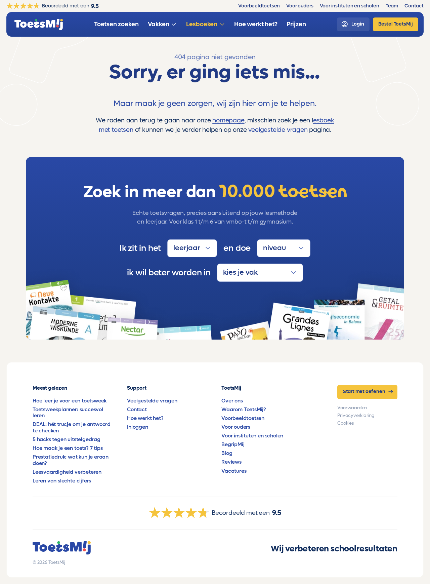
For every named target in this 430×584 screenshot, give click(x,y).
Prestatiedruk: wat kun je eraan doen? (71, 460)
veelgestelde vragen (277, 130)
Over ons (232, 400)
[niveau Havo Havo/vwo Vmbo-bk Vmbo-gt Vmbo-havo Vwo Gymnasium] (283, 248)
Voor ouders (235, 427)
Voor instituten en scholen (252, 435)
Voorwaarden (352, 408)
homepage (228, 120)
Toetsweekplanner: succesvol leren (68, 412)
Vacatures (233, 471)
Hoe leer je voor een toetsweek (69, 400)
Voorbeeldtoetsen (242, 418)
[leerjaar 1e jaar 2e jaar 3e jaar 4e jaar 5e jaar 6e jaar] (192, 248)
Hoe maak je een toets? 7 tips (67, 448)
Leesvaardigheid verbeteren (67, 472)
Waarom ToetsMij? (243, 409)
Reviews (231, 462)
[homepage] (38, 24)
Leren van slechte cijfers (62, 480)
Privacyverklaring (356, 416)
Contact (137, 409)
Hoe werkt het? (145, 418)
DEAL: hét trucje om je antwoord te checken (72, 427)
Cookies (345, 423)
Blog (226, 453)
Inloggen (137, 427)
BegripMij (232, 444)
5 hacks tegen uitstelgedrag (66, 439)
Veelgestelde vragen (152, 400)
